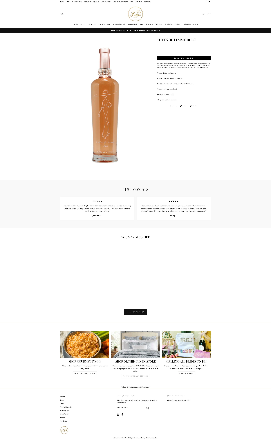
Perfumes (132, 24)
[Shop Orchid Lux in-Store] (135, 344)
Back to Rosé (137, 312)
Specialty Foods (172, 24)
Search (62, 396)
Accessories (119, 24)
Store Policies (64, 414)
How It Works (186, 373)
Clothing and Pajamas (151, 24)
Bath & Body (104, 24)
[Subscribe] (147, 407)
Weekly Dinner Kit (66, 407)
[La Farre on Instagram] (118, 414)
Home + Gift (78, 24)
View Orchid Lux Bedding (135, 376)
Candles (91, 24)
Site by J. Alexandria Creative (148, 438)
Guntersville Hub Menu (120, 2)
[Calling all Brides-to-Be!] (186, 344)
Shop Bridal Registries (91, 2)
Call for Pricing (183, 58)
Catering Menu (106, 2)
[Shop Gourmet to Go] (84, 344)
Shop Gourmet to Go (84, 373)
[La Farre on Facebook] (122, 414)
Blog (131, 2)
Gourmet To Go (77, 2)
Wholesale (147, 2)
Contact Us (138, 2)
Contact (62, 418)
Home (62, 2)
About (68, 2)
